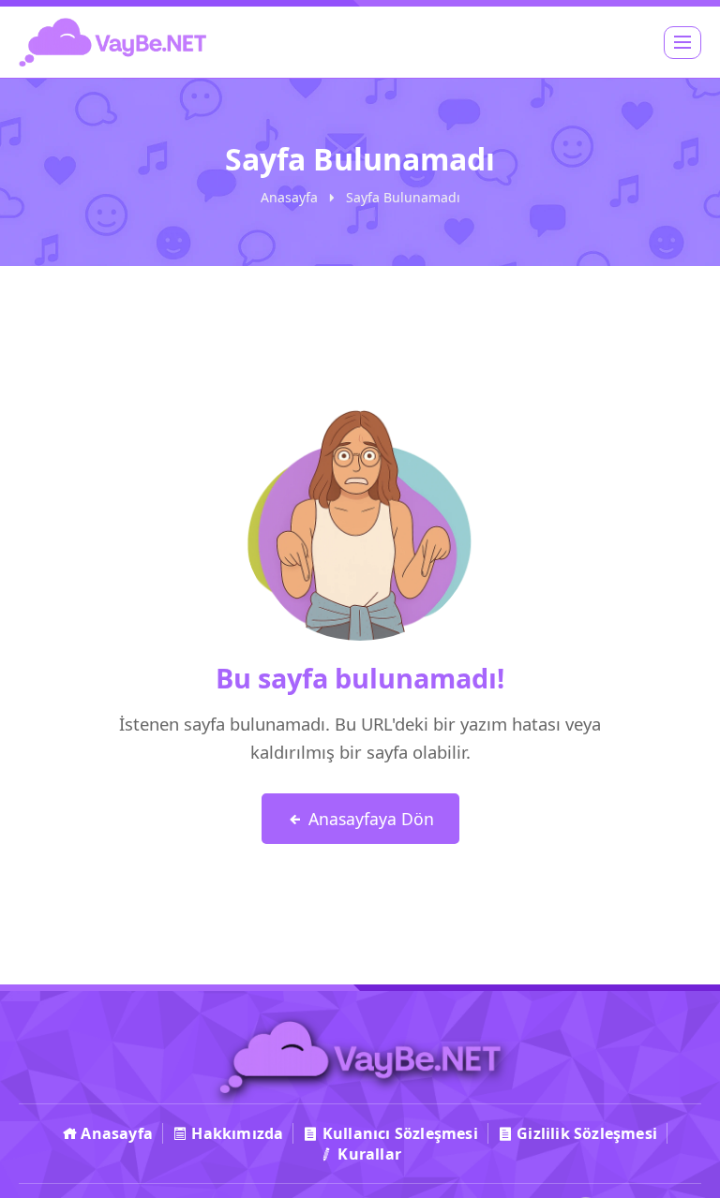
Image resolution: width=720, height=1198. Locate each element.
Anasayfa (289, 197)
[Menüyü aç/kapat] (682, 42)
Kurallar (367, 1154)
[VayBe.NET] (112, 42)
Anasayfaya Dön (369, 818)
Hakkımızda (235, 1133)
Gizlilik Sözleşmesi (585, 1133)
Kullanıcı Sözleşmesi (398, 1133)
